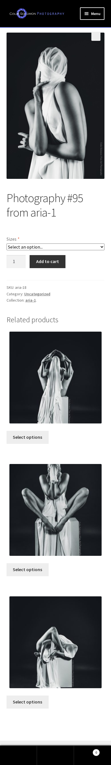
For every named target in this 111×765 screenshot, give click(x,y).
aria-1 (30, 300)
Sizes (13, 239)
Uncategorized (37, 293)
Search (55, 755)
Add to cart (47, 261)
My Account (18, 755)
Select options (27, 437)
